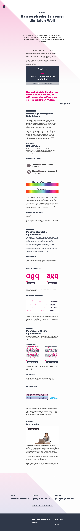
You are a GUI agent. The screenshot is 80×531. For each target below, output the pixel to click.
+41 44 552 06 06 (35, 522)
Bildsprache (3, 44)
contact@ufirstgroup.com (36, 521)
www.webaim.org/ (44, 207)
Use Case (3, 17)
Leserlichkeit (3, 31)
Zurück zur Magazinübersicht (42, 505)
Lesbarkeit (3, 38)
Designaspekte (3, 24)
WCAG (52, 137)
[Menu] (4, 11)
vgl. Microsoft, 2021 (34, 64)
